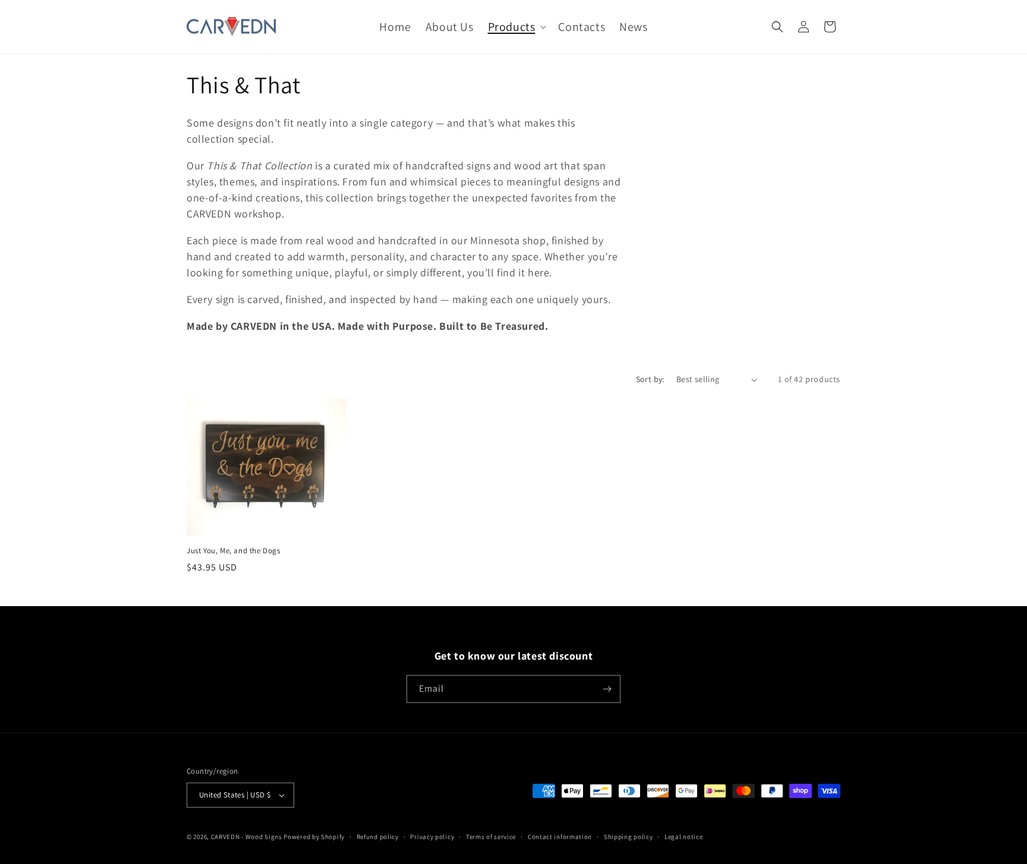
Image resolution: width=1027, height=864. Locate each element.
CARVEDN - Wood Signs (246, 837)
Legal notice (683, 837)
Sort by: (650, 379)
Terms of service (491, 837)
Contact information (560, 837)
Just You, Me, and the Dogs (234, 551)
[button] (516, 27)
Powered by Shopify (314, 837)
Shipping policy (628, 837)
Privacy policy (432, 837)
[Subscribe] (607, 689)
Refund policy (378, 837)
